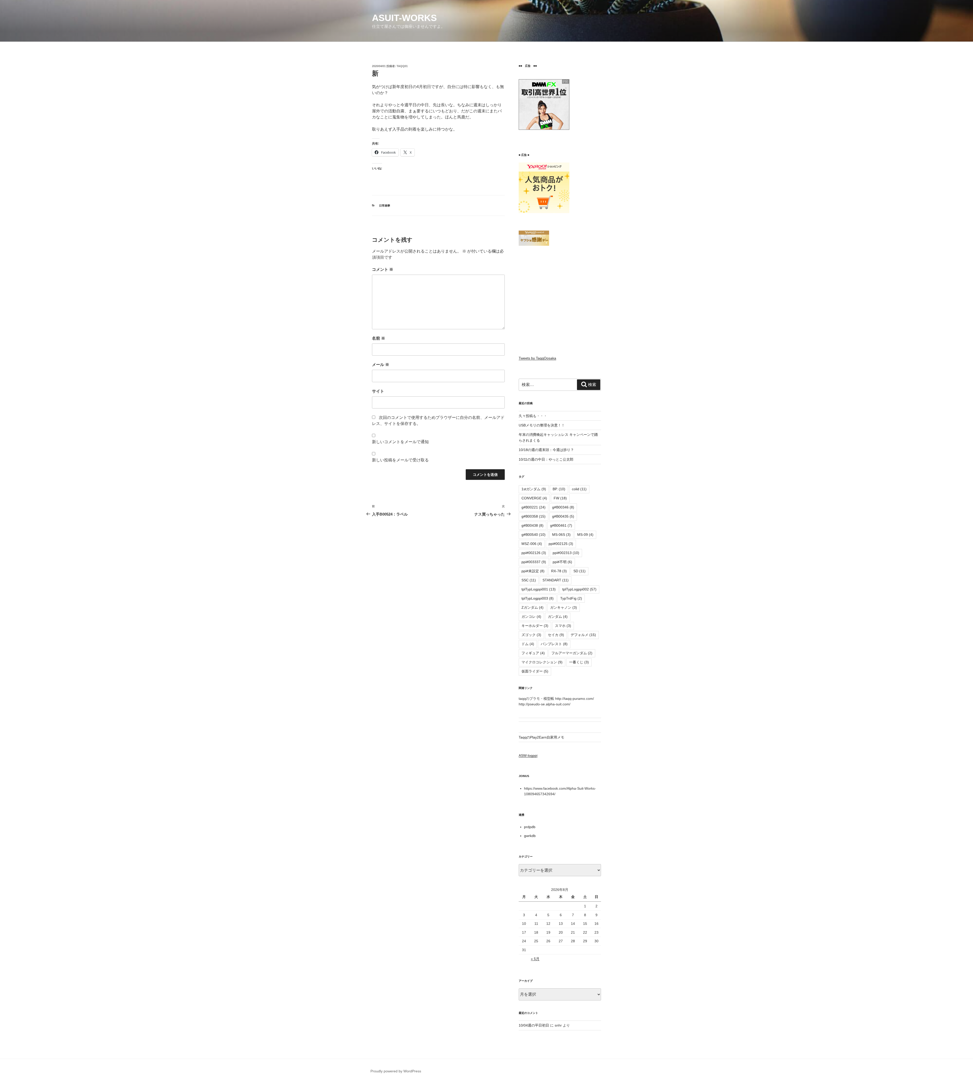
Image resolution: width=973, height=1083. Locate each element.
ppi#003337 (533, 562)
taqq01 (402, 66)
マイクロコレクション (542, 662)
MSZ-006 (531, 544)
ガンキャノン (563, 607)
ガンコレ (531, 617)
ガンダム (558, 617)
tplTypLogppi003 (537, 598)
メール (380, 364)
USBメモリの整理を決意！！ (542, 425)
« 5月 (535, 959)
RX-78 (559, 571)
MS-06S (561, 535)
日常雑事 (384, 205)
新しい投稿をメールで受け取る (400, 460)
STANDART (555, 580)
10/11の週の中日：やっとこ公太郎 (546, 459)
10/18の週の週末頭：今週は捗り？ (546, 450)
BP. (559, 489)
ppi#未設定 (533, 571)
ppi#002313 (566, 553)
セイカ (556, 635)
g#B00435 (563, 516)
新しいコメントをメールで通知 (400, 442)
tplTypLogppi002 (579, 589)
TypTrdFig (571, 598)
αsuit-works (404, 18)
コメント (382, 269)
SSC (528, 580)
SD (579, 571)
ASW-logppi (528, 755)
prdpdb (529, 827)
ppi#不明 (562, 562)
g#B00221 (533, 507)
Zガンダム (532, 607)
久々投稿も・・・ (533, 416)
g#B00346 (563, 507)
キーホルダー (534, 626)
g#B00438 (532, 525)
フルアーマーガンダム (571, 653)
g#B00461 (561, 525)
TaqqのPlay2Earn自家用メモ (541, 737)
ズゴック (531, 635)
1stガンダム (533, 489)
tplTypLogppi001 (538, 589)
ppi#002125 (561, 544)
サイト (378, 391)
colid (579, 489)
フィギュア (533, 653)
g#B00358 (533, 516)
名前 (378, 338)
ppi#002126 (533, 553)
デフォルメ (583, 635)
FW (560, 498)
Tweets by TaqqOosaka (537, 358)
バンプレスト (554, 644)
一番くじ (579, 662)
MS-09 (585, 535)
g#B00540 (533, 535)
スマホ (563, 626)
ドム (527, 644)
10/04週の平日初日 (534, 1025)
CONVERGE (534, 498)
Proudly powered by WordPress (395, 1071)
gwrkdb (530, 836)
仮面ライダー (534, 671)
